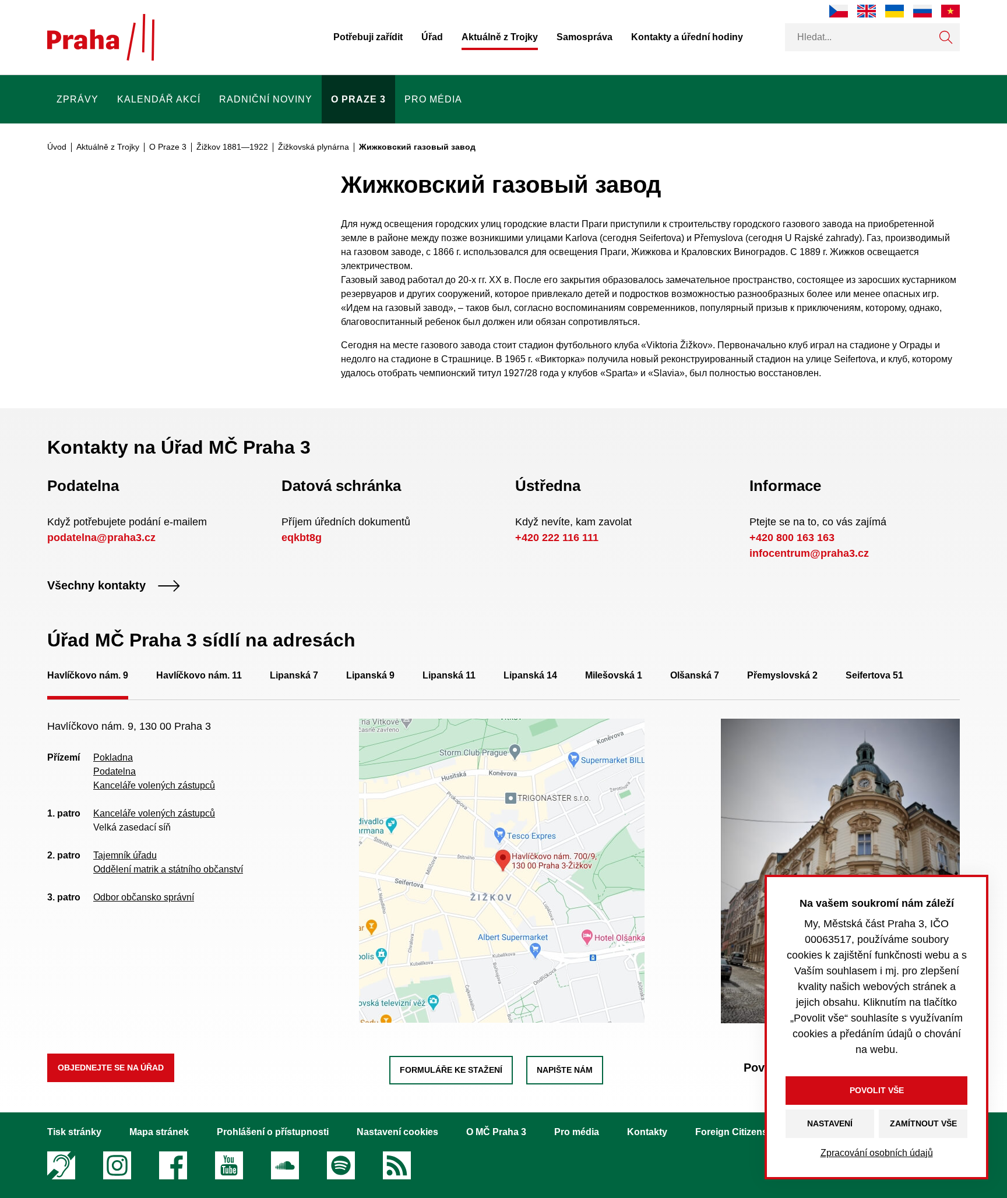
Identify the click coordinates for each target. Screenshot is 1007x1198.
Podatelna (114, 771)
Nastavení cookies (397, 1132)
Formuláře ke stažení (451, 1070)
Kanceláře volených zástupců (154, 785)
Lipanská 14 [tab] (530, 675)
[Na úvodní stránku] (100, 37)
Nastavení (830, 1123)
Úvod (56, 146)
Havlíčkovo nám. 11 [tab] (199, 675)
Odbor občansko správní (143, 897)
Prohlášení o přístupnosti (273, 1132)
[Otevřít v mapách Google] (502, 870)
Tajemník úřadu (125, 855)
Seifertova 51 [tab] (874, 675)
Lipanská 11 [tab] (449, 675)
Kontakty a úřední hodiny (687, 37)
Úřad (432, 37)
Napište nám (565, 1070)
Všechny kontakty (96, 586)
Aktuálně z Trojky (500, 37)
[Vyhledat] (946, 37)
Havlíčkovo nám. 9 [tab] (87, 675)
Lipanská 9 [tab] (370, 675)
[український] (894, 11)
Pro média (433, 99)
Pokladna (113, 757)
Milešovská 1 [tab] (613, 675)
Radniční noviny (265, 99)
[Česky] (838, 11)
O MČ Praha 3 (496, 1132)
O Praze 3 (358, 99)
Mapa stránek (159, 1132)
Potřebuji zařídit (368, 37)
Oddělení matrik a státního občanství (168, 869)
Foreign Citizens (731, 1132)
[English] (866, 11)
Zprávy (77, 99)
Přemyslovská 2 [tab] (782, 675)
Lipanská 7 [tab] (294, 675)
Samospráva (584, 37)
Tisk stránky (74, 1132)
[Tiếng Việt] (950, 11)
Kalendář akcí (158, 99)
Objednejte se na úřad (111, 1067)
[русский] (922, 11)
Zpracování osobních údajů (877, 1153)
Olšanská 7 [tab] (694, 675)
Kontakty (647, 1132)
